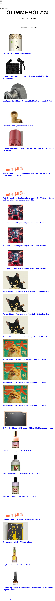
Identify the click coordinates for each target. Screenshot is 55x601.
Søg (35, 27)
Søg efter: (2, 8)
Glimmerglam (9, 599)
